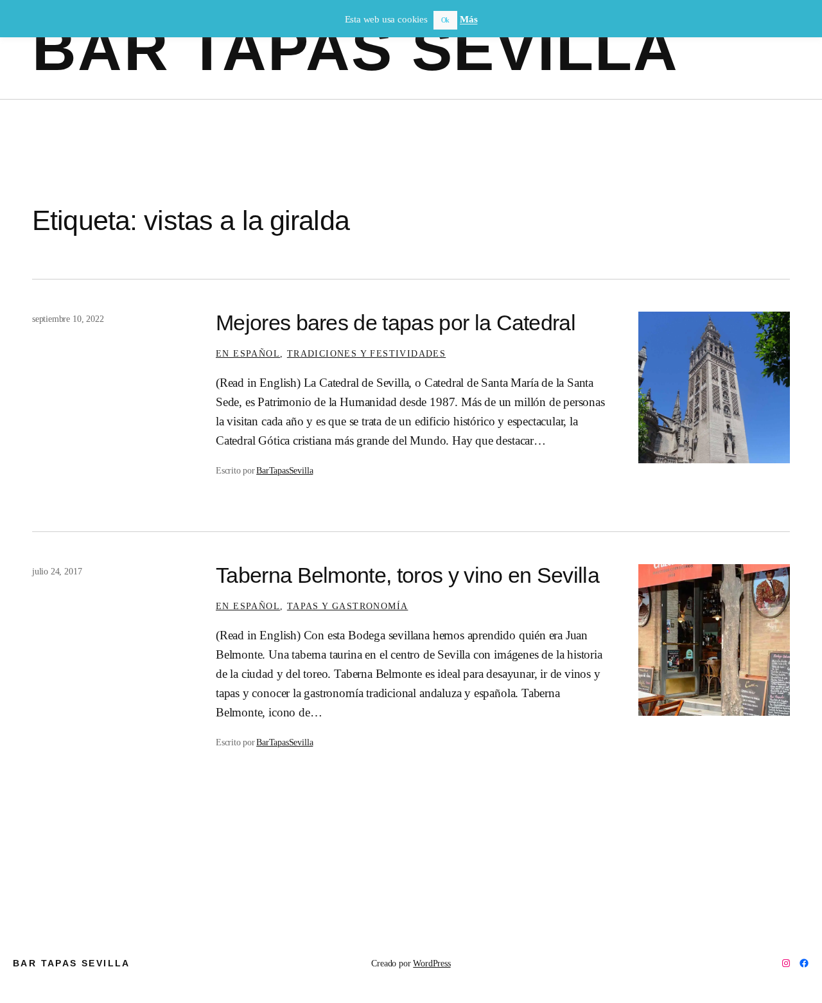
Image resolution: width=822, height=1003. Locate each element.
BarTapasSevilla (284, 470)
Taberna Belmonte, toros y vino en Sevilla (407, 575)
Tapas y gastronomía (347, 606)
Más (468, 19)
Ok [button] (445, 20)
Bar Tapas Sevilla (355, 49)
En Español (248, 353)
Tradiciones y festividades (366, 353)
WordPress (431, 963)
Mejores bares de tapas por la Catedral (395, 323)
